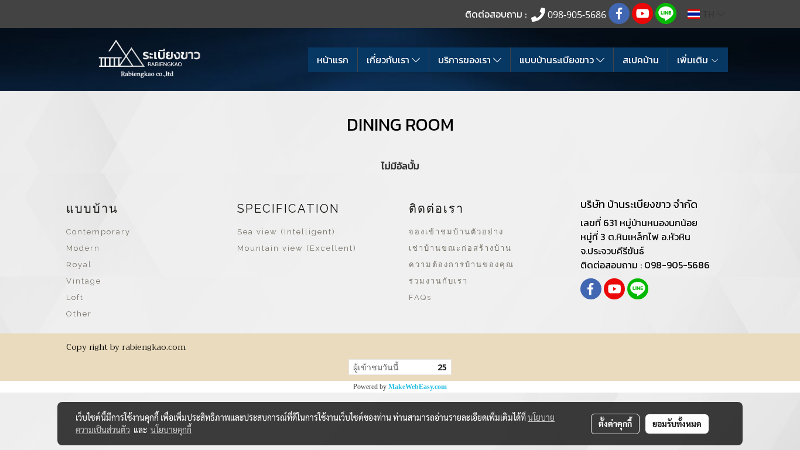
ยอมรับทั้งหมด (677, 423)
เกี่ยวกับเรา (389, 60)
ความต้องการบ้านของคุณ (461, 264)
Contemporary (98, 231)
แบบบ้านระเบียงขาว (557, 60)
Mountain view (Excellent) (297, 248)
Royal (79, 264)
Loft (75, 297)
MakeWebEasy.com (417, 387)
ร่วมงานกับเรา (438, 281)
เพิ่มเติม (693, 60)
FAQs (420, 297)
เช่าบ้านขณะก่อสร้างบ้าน (460, 248)
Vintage (83, 281)
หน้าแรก (332, 60)
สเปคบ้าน (641, 60)
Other (79, 313)
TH (708, 14)
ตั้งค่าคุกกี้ (615, 423)
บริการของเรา (465, 60)
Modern (83, 248)
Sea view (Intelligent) (286, 231)
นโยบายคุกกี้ (171, 429)
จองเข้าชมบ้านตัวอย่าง (456, 231)
